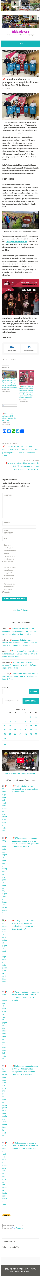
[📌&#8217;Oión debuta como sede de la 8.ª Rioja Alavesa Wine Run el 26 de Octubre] (9, 408)
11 (10, 726)
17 (5, 730)
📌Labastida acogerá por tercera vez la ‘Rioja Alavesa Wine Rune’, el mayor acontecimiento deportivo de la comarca (9, 383)
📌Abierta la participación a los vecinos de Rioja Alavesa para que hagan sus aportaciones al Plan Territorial (22, 464)
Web (5, 538)
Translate (19, 1228)
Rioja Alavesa (20, 32)
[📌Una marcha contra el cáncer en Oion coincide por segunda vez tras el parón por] (26, 377)
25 (10, 734)
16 (36, 726)
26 (15, 734)
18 (10, 730)
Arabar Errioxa (20, 610)
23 (36, 730)
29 (31, 734)
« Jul (4, 745)
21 (26, 730)
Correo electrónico (8, 533)
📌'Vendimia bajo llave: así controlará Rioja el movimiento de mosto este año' (25, 789)
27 (20, 734)
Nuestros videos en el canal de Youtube (20, 773)
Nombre (7, 523)
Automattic (25, 1272)
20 (20, 730)
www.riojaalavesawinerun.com (16, 242)
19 (15, 730)
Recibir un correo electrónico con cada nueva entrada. (10, 588)
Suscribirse (30, 701)
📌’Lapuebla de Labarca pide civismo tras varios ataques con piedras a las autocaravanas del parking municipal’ (19, 642)
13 (20, 726)
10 (5, 726)
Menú (21, 44)
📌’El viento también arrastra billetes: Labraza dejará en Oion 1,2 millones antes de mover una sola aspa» (20, 654)
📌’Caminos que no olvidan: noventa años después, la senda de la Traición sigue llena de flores (20, 665)
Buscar (5, 687)
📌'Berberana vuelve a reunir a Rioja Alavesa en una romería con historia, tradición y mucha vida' (25, 1145)
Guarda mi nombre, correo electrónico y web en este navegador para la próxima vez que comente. (10, 553)
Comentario (8, 496)
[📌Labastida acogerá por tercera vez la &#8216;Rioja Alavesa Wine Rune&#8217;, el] (9, 374)
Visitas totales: (8, 1241)
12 (15, 726)
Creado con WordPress (16, 1269)
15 (31, 726)
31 (5, 738)
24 (5, 734)
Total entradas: (8, 1247)
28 (26, 734)
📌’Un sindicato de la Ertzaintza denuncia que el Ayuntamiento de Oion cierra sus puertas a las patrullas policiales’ (19, 631)
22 (31, 730)
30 (36, 734)
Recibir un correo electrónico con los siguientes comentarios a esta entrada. (10, 573)
